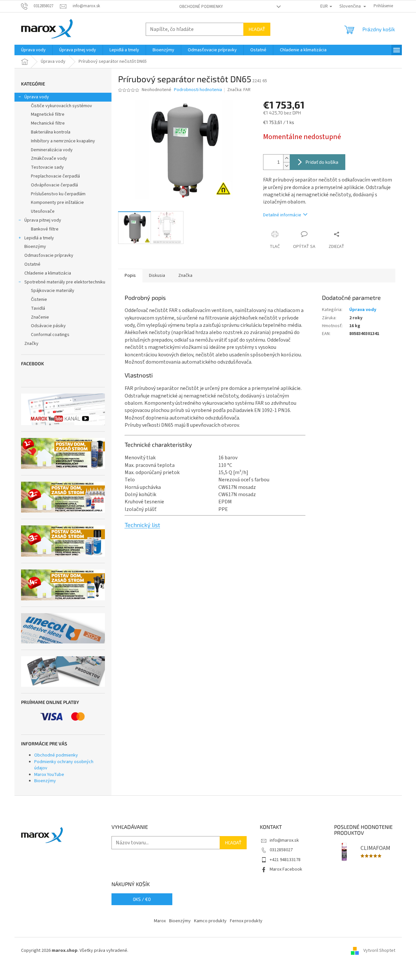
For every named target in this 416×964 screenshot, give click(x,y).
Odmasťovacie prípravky (48, 255)
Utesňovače (43, 211)
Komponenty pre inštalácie (57, 202)
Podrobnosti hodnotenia (198, 90)
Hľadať (257, 29)
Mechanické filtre (48, 123)
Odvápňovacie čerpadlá (54, 185)
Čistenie (39, 299)
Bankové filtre (45, 229)
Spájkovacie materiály (52, 290)
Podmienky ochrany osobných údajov (63, 765)
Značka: (239, 89)
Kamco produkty (210, 921)
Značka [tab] (185, 275)
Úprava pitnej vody (42, 220)
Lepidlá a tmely (39, 238)
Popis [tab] (130, 275)
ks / (142, 899)
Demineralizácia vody (52, 150)
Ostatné (32, 264)
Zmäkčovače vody (49, 158)
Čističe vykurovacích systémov (61, 106)
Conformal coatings (50, 334)
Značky (31, 343)
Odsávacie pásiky (48, 326)
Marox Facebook (286, 869)
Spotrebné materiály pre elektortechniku (64, 282)
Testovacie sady (47, 167)
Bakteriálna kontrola (50, 132)
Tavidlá (38, 308)
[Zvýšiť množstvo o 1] (286, 158)
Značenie (40, 317)
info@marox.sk (284, 840)
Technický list (142, 524)
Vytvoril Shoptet (379, 950)
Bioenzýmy (35, 246)
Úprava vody (36, 97)
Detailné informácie (282, 215)
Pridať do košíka (322, 162)
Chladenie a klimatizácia (47, 273)
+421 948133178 (285, 859)
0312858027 (281, 850)
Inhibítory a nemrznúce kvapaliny (63, 141)
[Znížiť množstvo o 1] (286, 166)
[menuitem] (33, 50)
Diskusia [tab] (157, 275)
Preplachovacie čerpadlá (55, 176)
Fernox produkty (246, 921)
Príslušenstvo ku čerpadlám (58, 194)
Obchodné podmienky (201, 7)
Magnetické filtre (47, 114)
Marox (160, 921)
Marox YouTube (49, 774)
